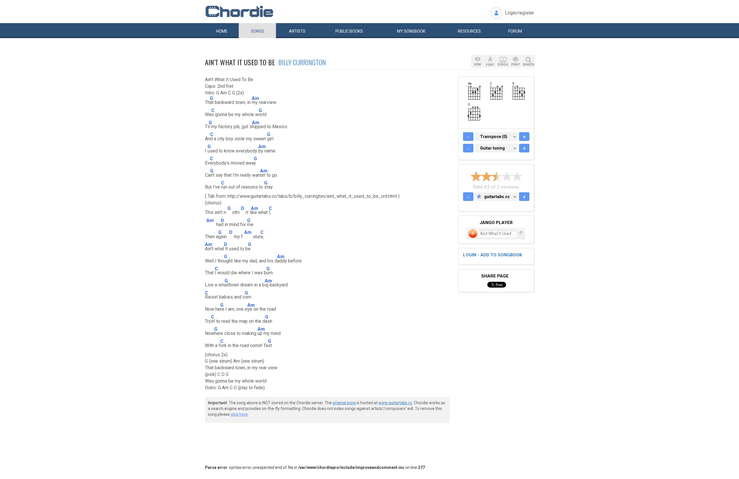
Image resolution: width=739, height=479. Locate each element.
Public (349, 31)
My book (411, 31)
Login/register (519, 13)
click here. (240, 414)
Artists (297, 31)
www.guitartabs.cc (395, 402)
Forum (515, 31)
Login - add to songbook (492, 255)
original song (344, 402)
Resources (469, 31)
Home (221, 31)
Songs (257, 31)
